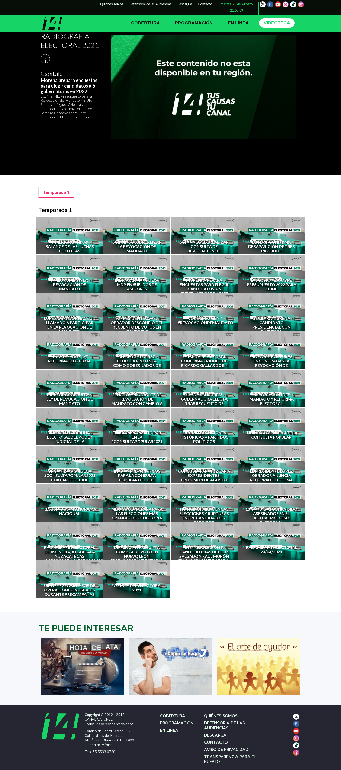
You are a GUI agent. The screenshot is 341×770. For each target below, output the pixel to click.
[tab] (56, 192)
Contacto (205, 4)
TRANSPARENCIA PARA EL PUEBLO (230, 759)
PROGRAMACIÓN (194, 22)
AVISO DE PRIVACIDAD (226, 749)
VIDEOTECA (277, 22)
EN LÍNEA (238, 22)
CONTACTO (216, 742)
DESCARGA (215, 735)
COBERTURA (145, 22)
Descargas (185, 4)
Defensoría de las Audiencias (150, 4)
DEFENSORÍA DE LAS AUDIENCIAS (224, 726)
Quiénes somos (111, 4)
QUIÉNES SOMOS (221, 716)
